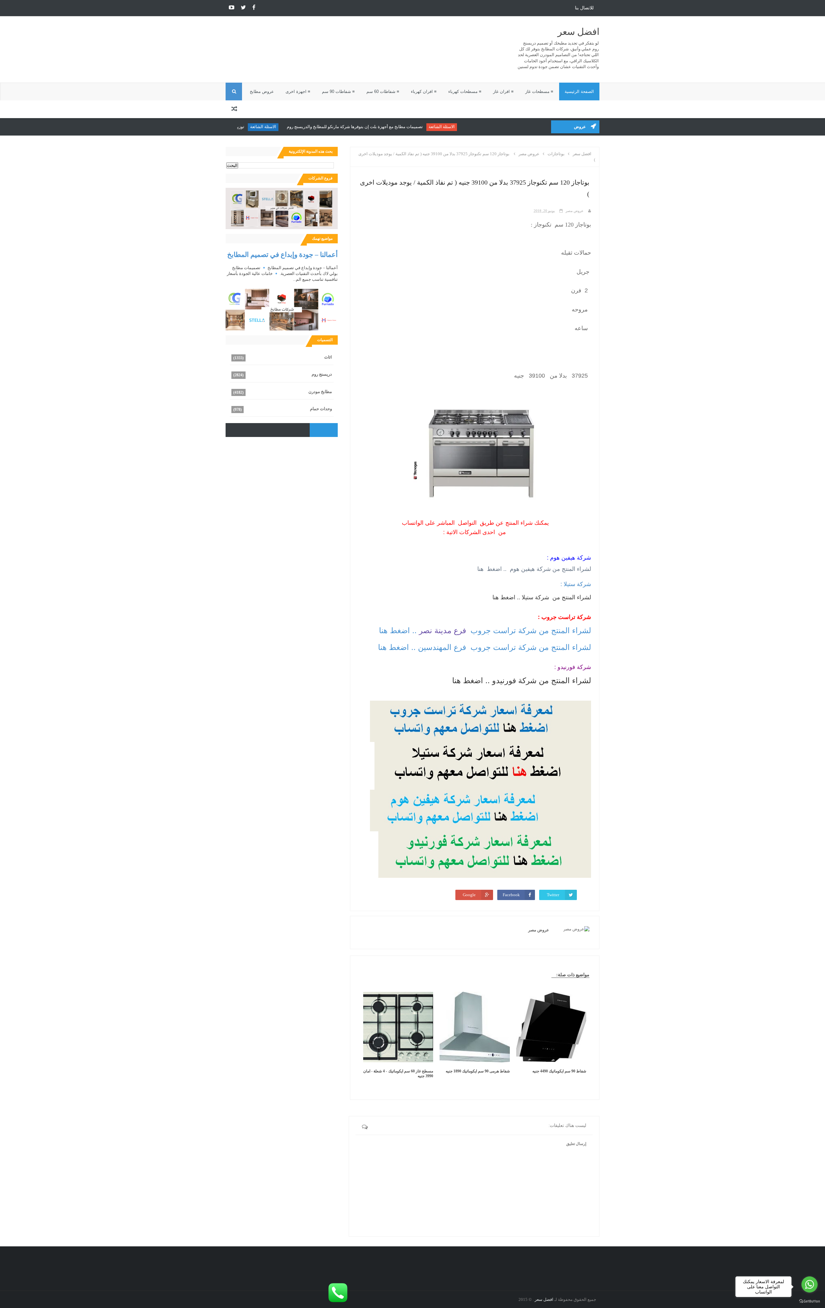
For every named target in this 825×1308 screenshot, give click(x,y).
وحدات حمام (321, 408)
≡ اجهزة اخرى (298, 91)
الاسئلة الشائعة (477, 126)
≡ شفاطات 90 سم (338, 91)
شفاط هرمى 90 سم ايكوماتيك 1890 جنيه (478, 1071)
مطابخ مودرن (320, 391)
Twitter (553, 894)
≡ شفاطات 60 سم (382, 91)
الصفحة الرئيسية (579, 91)
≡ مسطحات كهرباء (464, 91)
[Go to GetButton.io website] (809, 1301)
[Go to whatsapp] (809, 1284)
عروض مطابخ (262, 91)
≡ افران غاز (503, 91)
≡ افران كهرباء (424, 91)
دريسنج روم (322, 374)
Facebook (511, 894)
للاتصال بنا (584, 7)
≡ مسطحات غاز (539, 91)
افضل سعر (578, 32)
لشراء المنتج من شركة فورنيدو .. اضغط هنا (521, 680)
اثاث (328, 357)
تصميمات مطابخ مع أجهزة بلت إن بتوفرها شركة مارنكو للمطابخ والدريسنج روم (390, 126)
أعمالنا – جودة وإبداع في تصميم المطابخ (282, 254)
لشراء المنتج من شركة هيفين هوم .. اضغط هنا (533, 569)
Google (469, 894)
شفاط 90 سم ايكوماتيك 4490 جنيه (559, 1071)
